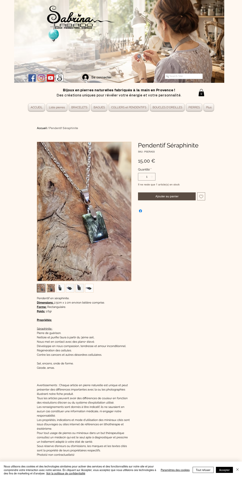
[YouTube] (50, 78)
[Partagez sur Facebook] (140, 211)
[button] (201, 92)
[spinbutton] (147, 176)
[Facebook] (32, 78)
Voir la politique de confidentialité (65, 473)
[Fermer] (237, 470)
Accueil (42, 128)
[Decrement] (141, 176)
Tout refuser (203, 470)
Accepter (224, 470)
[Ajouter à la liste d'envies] (201, 196)
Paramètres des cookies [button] (175, 470)
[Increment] (152, 176)
